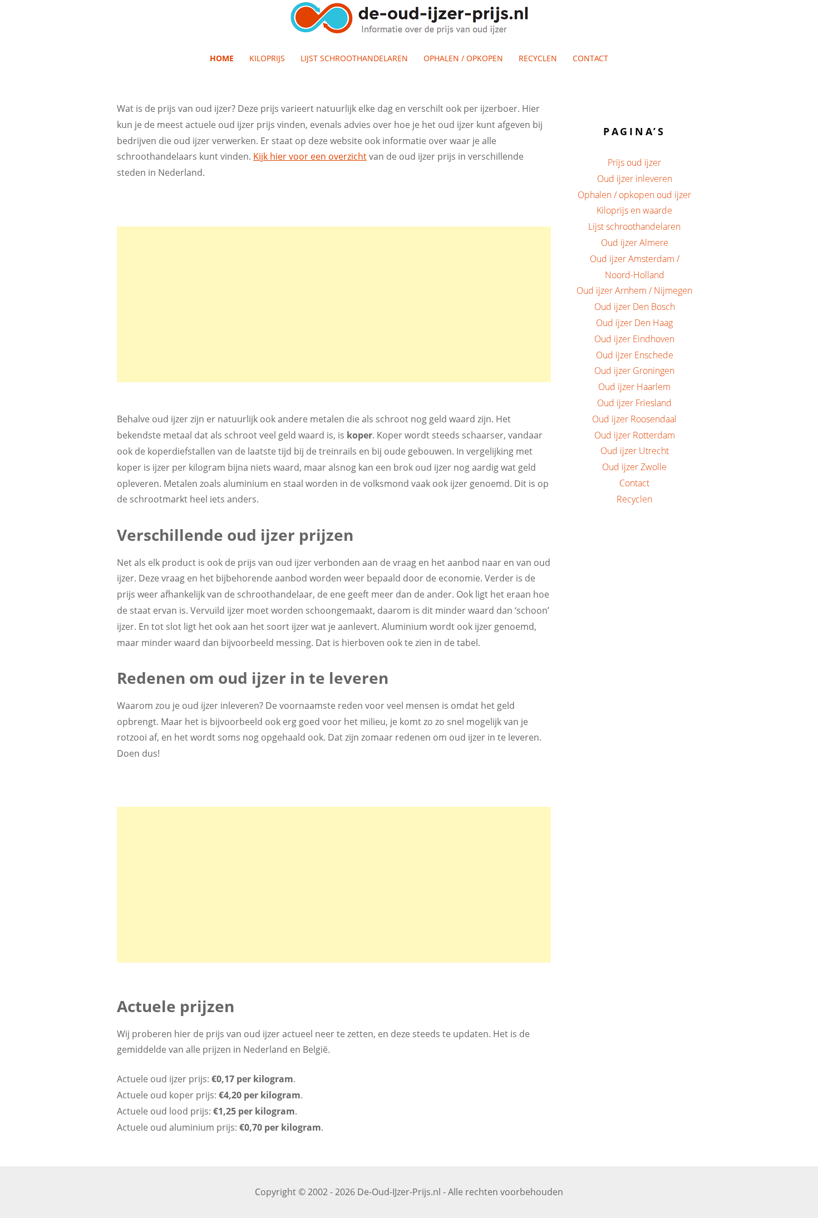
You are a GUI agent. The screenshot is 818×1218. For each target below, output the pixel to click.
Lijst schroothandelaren (354, 58)
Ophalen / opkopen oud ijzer (634, 195)
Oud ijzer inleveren (634, 178)
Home (222, 58)
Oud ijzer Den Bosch (634, 306)
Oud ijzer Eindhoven (634, 339)
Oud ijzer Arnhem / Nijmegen (634, 290)
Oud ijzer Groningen (634, 370)
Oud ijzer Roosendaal (634, 419)
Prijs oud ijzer (634, 162)
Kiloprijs (267, 58)
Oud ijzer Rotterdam (634, 435)
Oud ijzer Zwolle (634, 467)
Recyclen (538, 58)
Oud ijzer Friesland (634, 403)
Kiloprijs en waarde (634, 210)
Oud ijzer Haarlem (634, 387)
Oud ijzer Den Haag (634, 323)
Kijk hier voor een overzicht (310, 156)
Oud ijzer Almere (634, 242)
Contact (590, 58)
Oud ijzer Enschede (634, 355)
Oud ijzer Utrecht (634, 451)
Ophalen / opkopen (463, 58)
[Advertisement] (334, 304)
